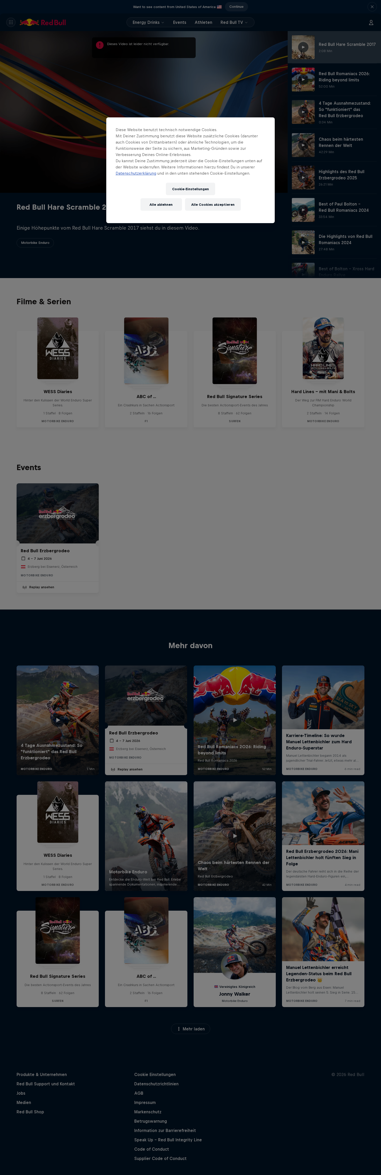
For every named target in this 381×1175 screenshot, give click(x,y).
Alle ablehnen (161, 205)
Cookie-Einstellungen (190, 189)
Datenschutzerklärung (136, 173)
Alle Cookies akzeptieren (213, 205)
